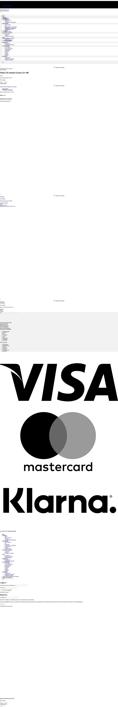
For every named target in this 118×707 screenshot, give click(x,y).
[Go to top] (0, 532)
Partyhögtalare (8, 41)
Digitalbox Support (9, 59)
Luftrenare (7, 27)
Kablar (6, 52)
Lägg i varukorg (3, 83)
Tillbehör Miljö (8, 31)
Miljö (3, 333)
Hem (3, 16)
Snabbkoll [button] (2, 196)
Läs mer (2, 311)
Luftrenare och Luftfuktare (10, 28)
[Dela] (2, 705)
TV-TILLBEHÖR (6, 46)
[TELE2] (3, 69)
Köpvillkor (4, 349)
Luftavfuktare (8, 29)
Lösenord (2, 587)
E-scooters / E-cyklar (7, 32)
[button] (7, 5)
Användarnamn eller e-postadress (7, 585)
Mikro (6, 18)
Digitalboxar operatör (9, 44)
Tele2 (4, 95)
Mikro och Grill (8, 20)
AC (5, 25)
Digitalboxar (5, 42)
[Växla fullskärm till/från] (1, 705)
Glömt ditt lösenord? (4, 592)
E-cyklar (4, 335)
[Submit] (2, 63)
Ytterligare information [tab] (7, 90)
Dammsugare (8, 542)
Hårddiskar (7, 50)
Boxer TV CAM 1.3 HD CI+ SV (6, 307)
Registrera (2, 604)
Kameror (7, 51)
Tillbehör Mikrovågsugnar (10, 22)
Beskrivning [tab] (5, 88)
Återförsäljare (5, 344)
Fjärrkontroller (8, 49)
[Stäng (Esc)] (4, 705)
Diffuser (6, 30)
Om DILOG (4, 347)
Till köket (4, 17)
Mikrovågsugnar (5, 331)
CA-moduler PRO (9, 48)
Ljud (3, 37)
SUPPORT (4, 56)
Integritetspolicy (5, 345)
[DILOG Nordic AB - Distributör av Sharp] (4, 10)
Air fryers (4, 332)
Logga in (9, 590)
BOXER (2, 309)
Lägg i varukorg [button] (3, 205)
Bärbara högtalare (9, 39)
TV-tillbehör (4, 339)
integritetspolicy (79, 601)
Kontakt (4, 346)
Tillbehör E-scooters (9, 36)
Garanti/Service (5, 350)
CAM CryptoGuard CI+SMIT (6, 201)
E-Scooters (7, 34)
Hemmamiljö (5, 541)
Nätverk (6, 55)
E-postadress (3, 597)
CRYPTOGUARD (4, 203)
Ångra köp (4, 351)
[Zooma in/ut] (0, 705)
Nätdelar (7, 54)
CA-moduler (7, 47)
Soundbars (7, 38)
